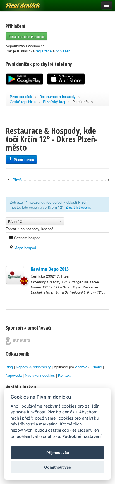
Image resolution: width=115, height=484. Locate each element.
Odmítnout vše (57, 467)
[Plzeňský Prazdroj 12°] (15, 275)
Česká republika (23, 101)
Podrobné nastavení (82, 436)
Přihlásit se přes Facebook (26, 36)
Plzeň (17, 179)
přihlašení (63, 50)
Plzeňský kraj (54, 101)
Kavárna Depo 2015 (50, 269)
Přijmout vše (57, 452)
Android (81, 366)
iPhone (96, 366)
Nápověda (14, 375)
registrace (44, 50)
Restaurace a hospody (57, 96)
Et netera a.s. (18, 341)
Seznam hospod (26, 237)
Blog (9, 366)
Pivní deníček (16, 3)
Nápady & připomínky (33, 366)
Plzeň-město (82, 101)
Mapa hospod (24, 247)
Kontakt (64, 375)
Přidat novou (23, 159)
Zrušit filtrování (78, 207)
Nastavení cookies (40, 375)
